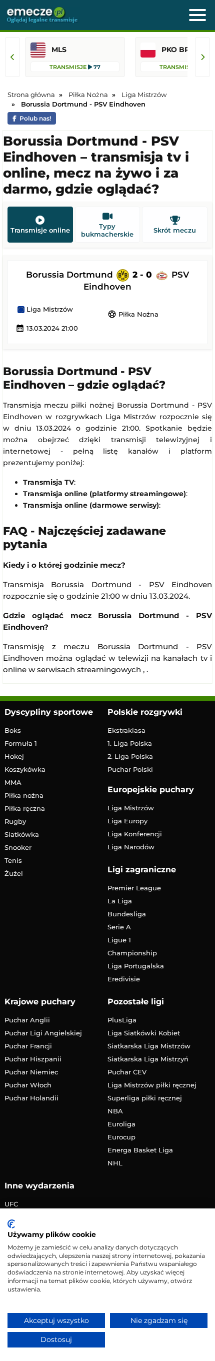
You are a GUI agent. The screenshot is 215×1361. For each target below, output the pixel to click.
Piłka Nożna (133, 314)
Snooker (18, 847)
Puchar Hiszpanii (33, 1059)
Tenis (13, 860)
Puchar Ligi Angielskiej (43, 1033)
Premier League (134, 888)
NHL (115, 1163)
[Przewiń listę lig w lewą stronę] (12, 57)
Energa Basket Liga (140, 1150)
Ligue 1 (119, 940)
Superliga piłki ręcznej (145, 1098)
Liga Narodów (131, 847)
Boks (12, 730)
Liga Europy (128, 821)
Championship (132, 953)
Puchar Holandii (31, 1098)
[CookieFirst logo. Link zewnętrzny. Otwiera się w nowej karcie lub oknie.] (11, 1223)
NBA (115, 1111)
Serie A (119, 927)
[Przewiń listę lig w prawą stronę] (202, 57)
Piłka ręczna (24, 808)
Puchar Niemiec (31, 1072)
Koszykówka (25, 769)
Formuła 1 (20, 743)
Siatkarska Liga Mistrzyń (148, 1059)
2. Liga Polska (130, 756)
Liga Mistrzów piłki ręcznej (152, 1085)
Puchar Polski (130, 769)
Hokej (14, 756)
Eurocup (122, 1137)
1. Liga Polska (130, 743)
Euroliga (122, 1124)
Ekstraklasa (127, 730)
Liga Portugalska (136, 966)
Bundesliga (127, 914)
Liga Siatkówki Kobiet (144, 1033)
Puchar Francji (28, 1046)
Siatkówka (21, 834)
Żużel (13, 873)
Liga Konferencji (135, 834)
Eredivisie (124, 979)
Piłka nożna (24, 795)
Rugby (15, 821)
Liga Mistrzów (48, 309)
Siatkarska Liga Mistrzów (149, 1046)
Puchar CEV (127, 1072)
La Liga (120, 901)
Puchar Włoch (28, 1085)
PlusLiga (122, 1020)
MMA (13, 782)
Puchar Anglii (27, 1020)
